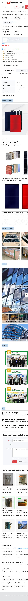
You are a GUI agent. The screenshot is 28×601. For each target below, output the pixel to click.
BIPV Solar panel (6, 557)
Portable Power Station (7, 551)
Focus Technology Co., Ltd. (19, 595)
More (3, 589)
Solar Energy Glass (7, 583)
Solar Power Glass (7, 586)
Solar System (19, 551)
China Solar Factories (22, 579)
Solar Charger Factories (8, 579)
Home (3, 11)
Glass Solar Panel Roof (20, 583)
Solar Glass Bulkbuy (19, 586)
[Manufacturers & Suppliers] (14, 2)
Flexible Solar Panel (20, 557)
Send (15, 461)
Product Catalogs (23, 548)
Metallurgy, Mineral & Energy (12, 11)
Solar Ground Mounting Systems (9, 554)
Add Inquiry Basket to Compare (10, 65)
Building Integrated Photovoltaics (11, 571)
